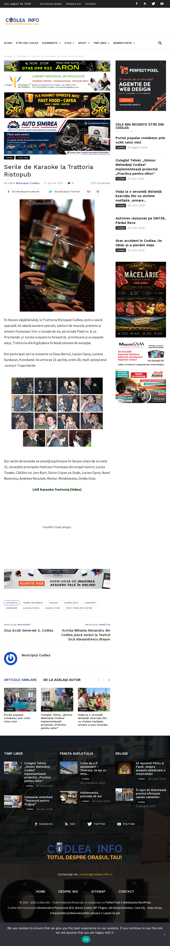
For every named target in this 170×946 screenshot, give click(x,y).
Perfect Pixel (112, 902)
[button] (160, 43)
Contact (90, 3)
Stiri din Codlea (27, 43)
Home (40, 892)
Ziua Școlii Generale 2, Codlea (28, 630)
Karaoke (11, 608)
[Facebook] (136, 4)
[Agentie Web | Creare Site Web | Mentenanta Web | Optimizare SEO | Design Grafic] (57, 592)
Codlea (9, 157)
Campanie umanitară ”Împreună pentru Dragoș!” (38, 800)
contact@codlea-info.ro (95, 874)
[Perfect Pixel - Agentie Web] (141, 110)
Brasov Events (83, 908)
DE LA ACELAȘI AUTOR (62, 680)
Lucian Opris (31, 608)
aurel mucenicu (33, 602)
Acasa (8, 43)
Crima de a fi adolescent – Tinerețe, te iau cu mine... (93, 768)
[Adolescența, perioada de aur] (68, 797)
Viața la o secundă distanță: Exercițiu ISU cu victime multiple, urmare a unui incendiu (93, 719)
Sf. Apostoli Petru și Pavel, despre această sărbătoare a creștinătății (150, 768)
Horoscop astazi (51, 3)
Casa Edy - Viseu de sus (148, 908)
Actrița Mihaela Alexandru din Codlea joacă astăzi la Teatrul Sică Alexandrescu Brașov (85, 634)
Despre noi (73, 3)
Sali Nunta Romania (120, 908)
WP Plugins (100, 908)
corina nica (71, 602)
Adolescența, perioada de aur (91, 794)
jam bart (91, 602)
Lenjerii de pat (111, 913)
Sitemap (98, 892)
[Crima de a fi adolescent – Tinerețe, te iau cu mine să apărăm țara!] (68, 768)
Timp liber (99, 43)
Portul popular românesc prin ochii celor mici (17, 718)
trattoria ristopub (79, 608)
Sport (82, 43)
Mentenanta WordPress (137, 902)
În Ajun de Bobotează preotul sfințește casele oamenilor (151, 793)
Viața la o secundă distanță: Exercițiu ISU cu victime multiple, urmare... (139, 196)
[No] (164, 934)
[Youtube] (162, 4)
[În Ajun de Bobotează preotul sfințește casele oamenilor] (124, 794)
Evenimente (50, 43)
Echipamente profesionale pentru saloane (75, 913)
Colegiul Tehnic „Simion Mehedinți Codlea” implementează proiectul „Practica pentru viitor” (56, 721)
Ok (86, 939)
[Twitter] (153, 4)
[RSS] (145, 4)
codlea (53, 602)
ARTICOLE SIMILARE (20, 680)
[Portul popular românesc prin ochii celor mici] (20, 699)
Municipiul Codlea (27, 183)
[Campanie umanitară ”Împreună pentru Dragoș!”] (13, 801)
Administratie (122, 43)
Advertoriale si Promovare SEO (55, 908)
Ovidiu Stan (52, 608)
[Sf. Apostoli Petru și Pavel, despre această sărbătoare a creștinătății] (124, 768)
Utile (67, 43)
